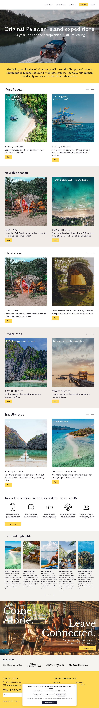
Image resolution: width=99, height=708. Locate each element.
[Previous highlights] (46, 595)
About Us (47, 4)
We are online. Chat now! (13, 682)
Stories (71, 4)
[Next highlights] (52, 595)
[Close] (74, 686)
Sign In (93, 4)
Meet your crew (87, 648)
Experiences (60, 4)
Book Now (83, 4)
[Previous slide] (87, 89)
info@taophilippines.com (14, 685)
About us (13, 524)
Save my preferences (49, 702)
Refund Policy (79, 682)
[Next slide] (92, 89)
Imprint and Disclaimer (82, 685)
